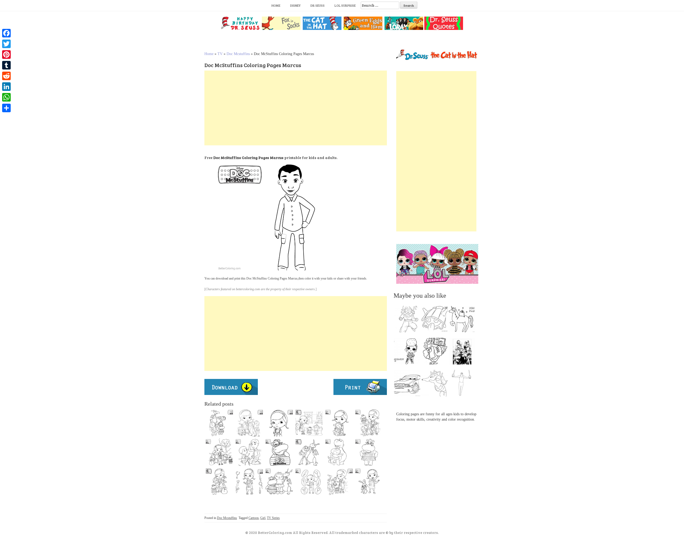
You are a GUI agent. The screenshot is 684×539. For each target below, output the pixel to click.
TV (220, 54)
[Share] (6, 108)
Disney (295, 5)
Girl (262, 518)
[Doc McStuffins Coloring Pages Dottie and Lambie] (249, 422)
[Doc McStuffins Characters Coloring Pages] (219, 452)
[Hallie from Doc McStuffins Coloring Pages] (279, 452)
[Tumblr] (6, 65)
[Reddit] (6, 76)
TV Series (273, 518)
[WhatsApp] (6, 97)
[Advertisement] (295, 108)
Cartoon (253, 518)
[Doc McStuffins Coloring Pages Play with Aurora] (249, 452)
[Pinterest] (6, 54)
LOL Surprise (345, 5)
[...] (408, 320)
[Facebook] (6, 33)
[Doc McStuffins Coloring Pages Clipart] (279, 481)
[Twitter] (6, 43)
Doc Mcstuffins (238, 54)
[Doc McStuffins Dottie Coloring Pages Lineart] (279, 422)
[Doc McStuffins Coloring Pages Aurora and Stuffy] (309, 452)
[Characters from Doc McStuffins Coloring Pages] (369, 422)
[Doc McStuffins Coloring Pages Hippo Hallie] (369, 452)
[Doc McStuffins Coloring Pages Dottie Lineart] (249, 481)
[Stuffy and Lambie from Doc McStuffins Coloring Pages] (339, 452)
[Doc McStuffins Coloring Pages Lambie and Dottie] (339, 422)
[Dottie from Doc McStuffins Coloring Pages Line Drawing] (309, 481)
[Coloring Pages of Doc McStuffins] (219, 481)
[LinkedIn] (6, 86)
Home (275, 5)
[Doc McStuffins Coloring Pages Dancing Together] (309, 422)
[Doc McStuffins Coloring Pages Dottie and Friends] (339, 481)
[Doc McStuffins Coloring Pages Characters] (219, 422)
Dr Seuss (317, 5)
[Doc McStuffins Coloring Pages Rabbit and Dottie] (369, 481)
